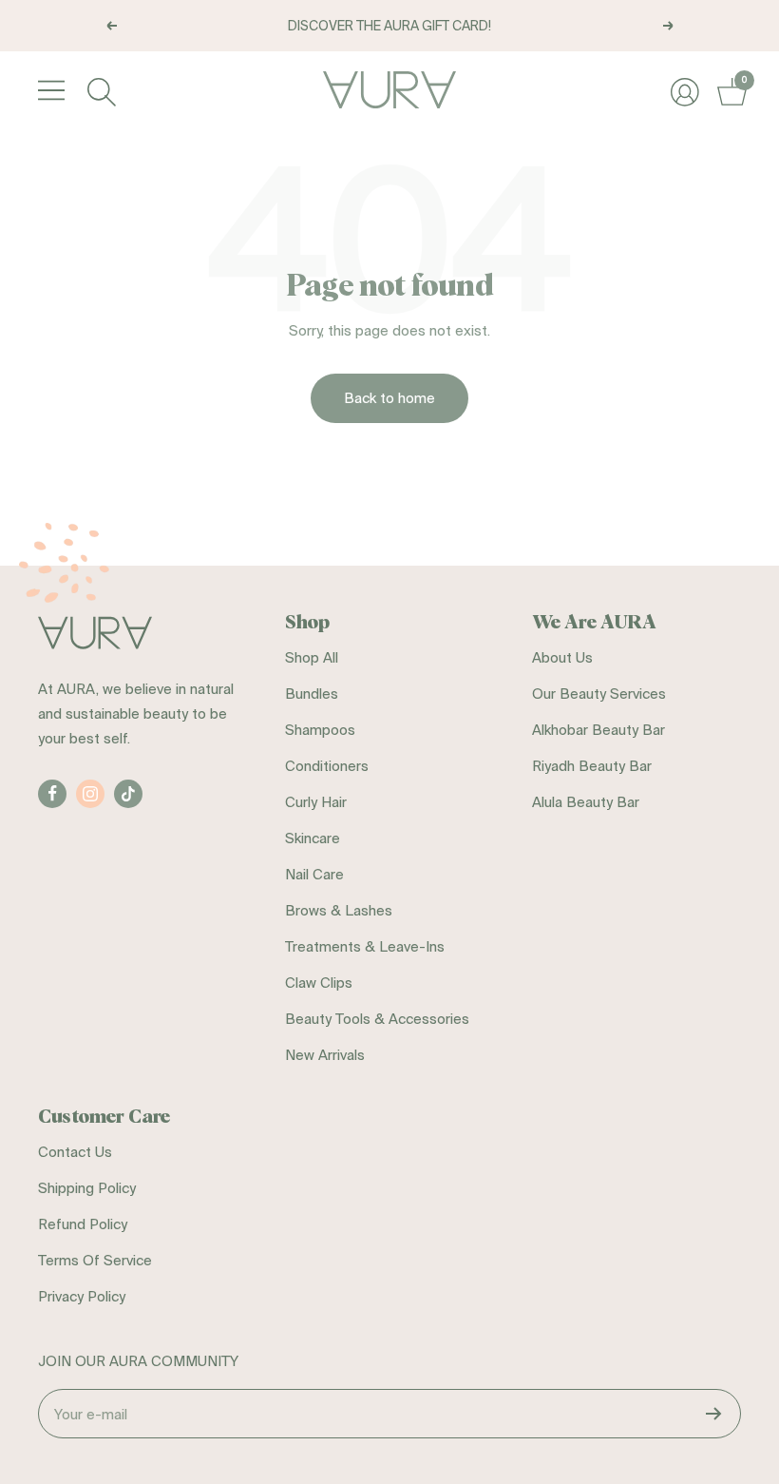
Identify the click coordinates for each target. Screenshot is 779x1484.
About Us (562, 657)
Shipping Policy (87, 1188)
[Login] (682, 90)
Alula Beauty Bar (585, 802)
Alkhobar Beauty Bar (598, 730)
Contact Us (75, 1152)
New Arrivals (325, 1055)
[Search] (99, 90)
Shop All (311, 657)
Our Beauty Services (599, 693)
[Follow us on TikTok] (128, 794)
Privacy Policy (81, 1296)
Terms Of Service (95, 1260)
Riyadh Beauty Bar (592, 766)
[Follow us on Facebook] (52, 794)
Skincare (312, 838)
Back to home (389, 398)
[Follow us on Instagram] (90, 794)
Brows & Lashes (338, 910)
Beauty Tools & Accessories (377, 1019)
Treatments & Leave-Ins (365, 946)
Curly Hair (316, 802)
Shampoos (320, 730)
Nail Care (314, 874)
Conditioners (327, 766)
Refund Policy (82, 1224)
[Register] (714, 1413)
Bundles (311, 693)
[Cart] (729, 90)
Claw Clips (318, 982)
